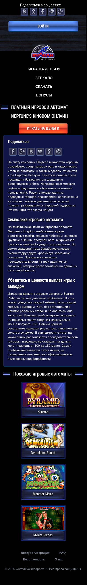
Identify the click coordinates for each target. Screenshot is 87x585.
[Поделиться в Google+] (61, 11)
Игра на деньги (44, 69)
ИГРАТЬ (43, 392)
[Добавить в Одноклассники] (33, 11)
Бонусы (44, 95)
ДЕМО (43, 400)
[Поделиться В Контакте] (24, 11)
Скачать (43, 87)
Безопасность (34, 559)
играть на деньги (43, 128)
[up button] (76, 565)
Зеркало (43, 78)
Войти (43, 26)
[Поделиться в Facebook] (42, 11)
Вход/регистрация (35, 552)
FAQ (62, 552)
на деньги (25, 293)
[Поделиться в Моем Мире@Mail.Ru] (52, 11)
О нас (59, 559)
